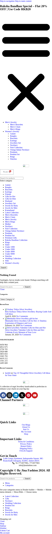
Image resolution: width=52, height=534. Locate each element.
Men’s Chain (15, 127)
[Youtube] (35, 395)
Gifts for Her (10, 196)
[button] (26, 66)
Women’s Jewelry (12, 131)
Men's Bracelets (11, 215)
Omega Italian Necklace (19, 150)
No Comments (22, 316)
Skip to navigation (7, 1)
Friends (8, 194)
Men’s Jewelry (11, 122)
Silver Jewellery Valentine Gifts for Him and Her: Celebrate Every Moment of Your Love (24, 331)
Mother (8, 224)
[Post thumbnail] (18, 309)
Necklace (14, 145)
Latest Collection (12, 212)
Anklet (13, 134)
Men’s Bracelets (16, 124)
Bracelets (13, 138)
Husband (8, 201)
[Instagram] (9, 395)
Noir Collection (16, 147)
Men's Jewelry (11, 219)
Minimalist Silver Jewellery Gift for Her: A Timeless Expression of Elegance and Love (25, 322)
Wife (7, 261)
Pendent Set (15, 154)
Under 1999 (10, 247)
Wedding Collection (13, 258)
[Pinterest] (28, 395)
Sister (7, 245)
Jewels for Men (11, 208)
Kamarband (9, 210)
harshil (7, 373)
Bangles (13, 136)
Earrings (13, 141)
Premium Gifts (11, 238)
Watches (13, 159)
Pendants (13, 152)
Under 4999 (10, 251)
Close (2, 289)
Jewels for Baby (11, 206)
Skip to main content (23, 1)
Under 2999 (10, 249)
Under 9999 (10, 254)
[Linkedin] (16, 395)
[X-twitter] (22, 395)
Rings (12, 157)
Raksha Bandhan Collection (16, 240)
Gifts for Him (10, 199)
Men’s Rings (15, 129)
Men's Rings (10, 222)
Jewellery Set (15, 143)
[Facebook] (3, 395)
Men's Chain (10, 217)
